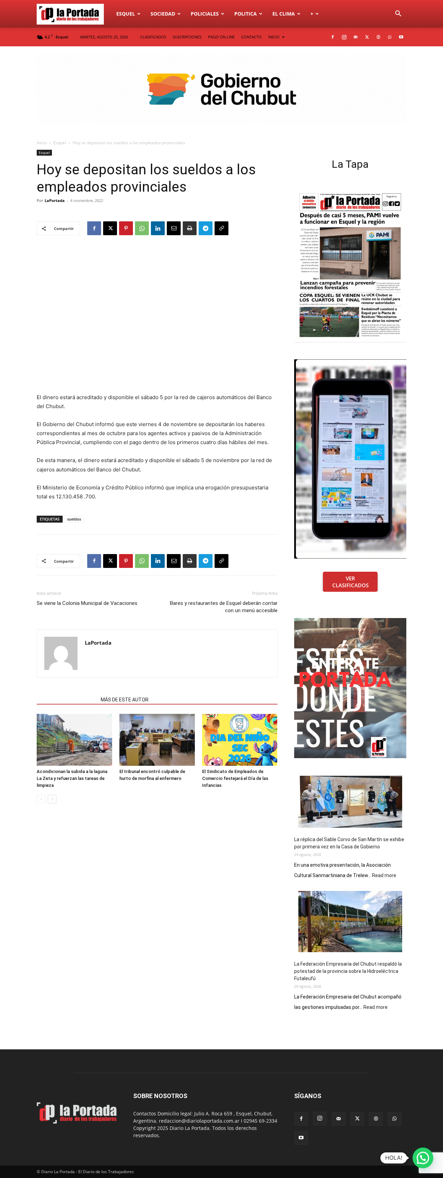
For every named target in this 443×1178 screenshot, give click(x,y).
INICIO (274, 36)
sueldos (74, 519)
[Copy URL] (221, 228)
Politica (245, 13)
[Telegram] (206, 228)
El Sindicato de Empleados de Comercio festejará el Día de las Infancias (235, 778)
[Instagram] (344, 37)
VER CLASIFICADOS (350, 582)
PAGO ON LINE (221, 36)
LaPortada (55, 200)
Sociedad (163, 13)
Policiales (205, 13)
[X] (367, 37)
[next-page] (52, 799)
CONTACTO (251, 36)
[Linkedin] (158, 228)
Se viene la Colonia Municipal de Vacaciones (87, 603)
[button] (398, 14)
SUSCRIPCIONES (187, 36)
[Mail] (355, 37)
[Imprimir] (190, 228)
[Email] (174, 228)
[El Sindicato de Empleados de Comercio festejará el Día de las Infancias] (240, 740)
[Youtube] (401, 37)
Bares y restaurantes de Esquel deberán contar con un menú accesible (224, 607)
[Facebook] (332, 37)
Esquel (125, 13)
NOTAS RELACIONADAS (66, 699)
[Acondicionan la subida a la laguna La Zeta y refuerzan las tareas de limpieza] (74, 740)
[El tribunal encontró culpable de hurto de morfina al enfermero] (157, 740)
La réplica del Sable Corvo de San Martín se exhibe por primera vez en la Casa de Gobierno (349, 843)
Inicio (42, 143)
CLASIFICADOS (153, 36)
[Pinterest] (126, 228)
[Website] (378, 37)
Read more (384, 875)
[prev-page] (41, 799)
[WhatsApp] (390, 37)
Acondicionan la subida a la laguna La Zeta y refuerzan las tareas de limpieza (72, 778)
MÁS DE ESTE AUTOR (124, 699)
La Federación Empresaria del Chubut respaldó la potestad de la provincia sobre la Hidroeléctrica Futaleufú (348, 971)
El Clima (283, 13)
